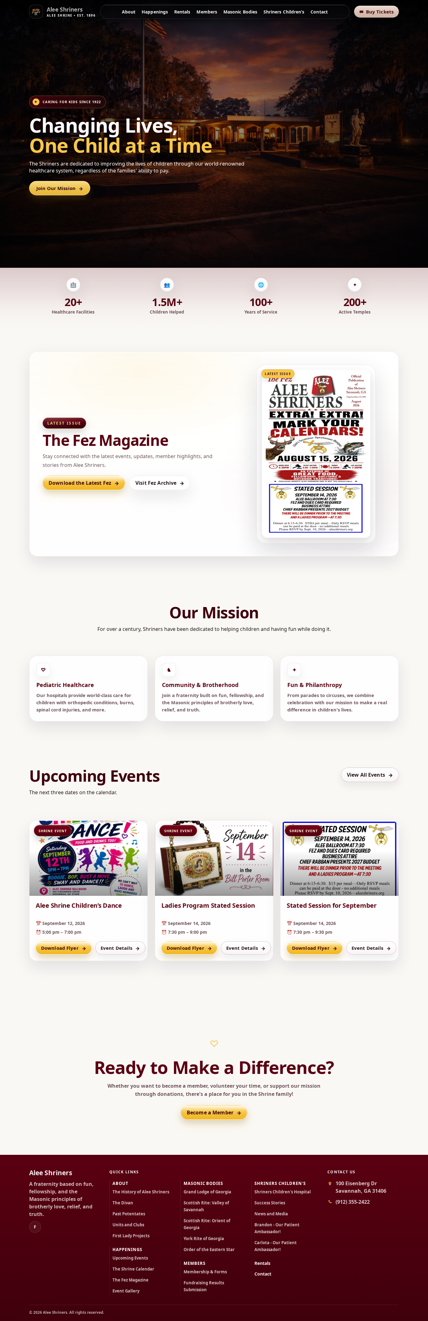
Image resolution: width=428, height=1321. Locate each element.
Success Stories (269, 1203)
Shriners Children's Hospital (282, 1192)
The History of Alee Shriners (140, 1192)
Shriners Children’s (284, 12)
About (128, 12)
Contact (319, 12)
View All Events (370, 775)
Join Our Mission (59, 188)
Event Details (120, 948)
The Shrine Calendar (133, 1269)
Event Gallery (125, 1291)
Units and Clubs (128, 1225)
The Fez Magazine (130, 1280)
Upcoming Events (130, 1258)
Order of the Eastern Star (209, 1249)
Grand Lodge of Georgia (207, 1192)
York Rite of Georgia (204, 1238)
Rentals (182, 12)
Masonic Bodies (240, 12)
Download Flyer (63, 948)
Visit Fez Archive (159, 483)
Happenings (155, 12)
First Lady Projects (130, 1236)
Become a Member (214, 1112)
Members (206, 12)
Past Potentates (128, 1214)
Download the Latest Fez (84, 483)
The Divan (122, 1203)
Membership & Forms (205, 1272)
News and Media (271, 1214)
